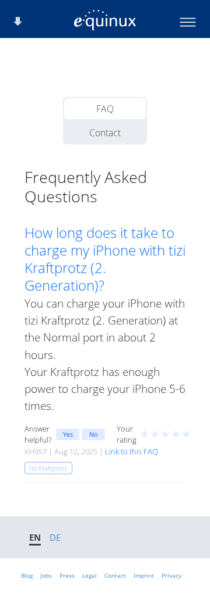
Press (67, 575)
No (93, 434)
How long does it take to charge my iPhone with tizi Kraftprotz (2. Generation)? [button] (105, 259)
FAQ (105, 108)
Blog (27, 575)
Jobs (46, 575)
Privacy (171, 575)
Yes (68, 434)
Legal (89, 575)
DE (55, 537)
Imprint (144, 575)
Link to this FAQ (131, 451)
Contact (105, 132)
